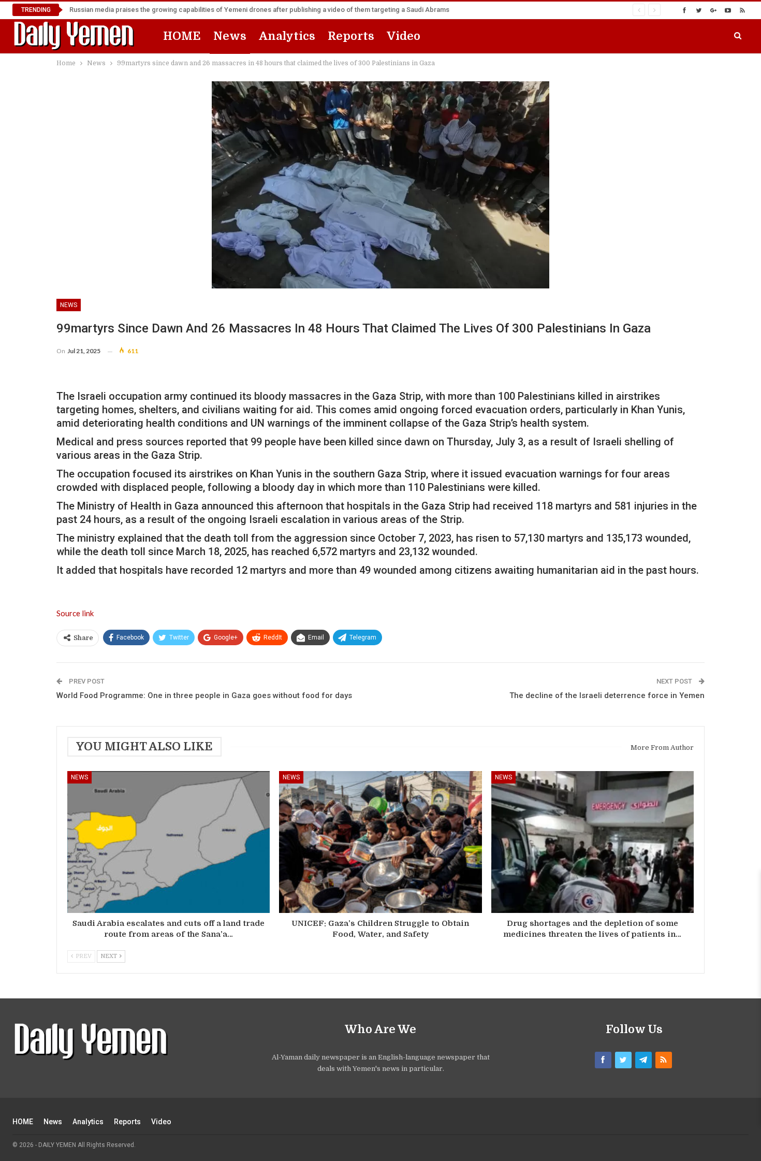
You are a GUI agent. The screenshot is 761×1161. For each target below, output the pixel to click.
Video (403, 36)
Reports (351, 36)
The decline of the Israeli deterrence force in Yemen (607, 695)
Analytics (287, 36)
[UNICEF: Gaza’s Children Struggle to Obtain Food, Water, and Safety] (380, 842)
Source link (75, 613)
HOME (182, 36)
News (229, 36)
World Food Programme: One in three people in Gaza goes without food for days (204, 695)
